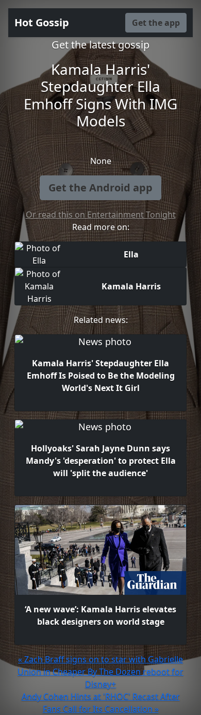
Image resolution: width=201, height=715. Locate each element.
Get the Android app (100, 187)
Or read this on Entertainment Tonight (101, 214)
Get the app (156, 22)
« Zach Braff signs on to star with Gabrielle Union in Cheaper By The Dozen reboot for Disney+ (100, 672)
